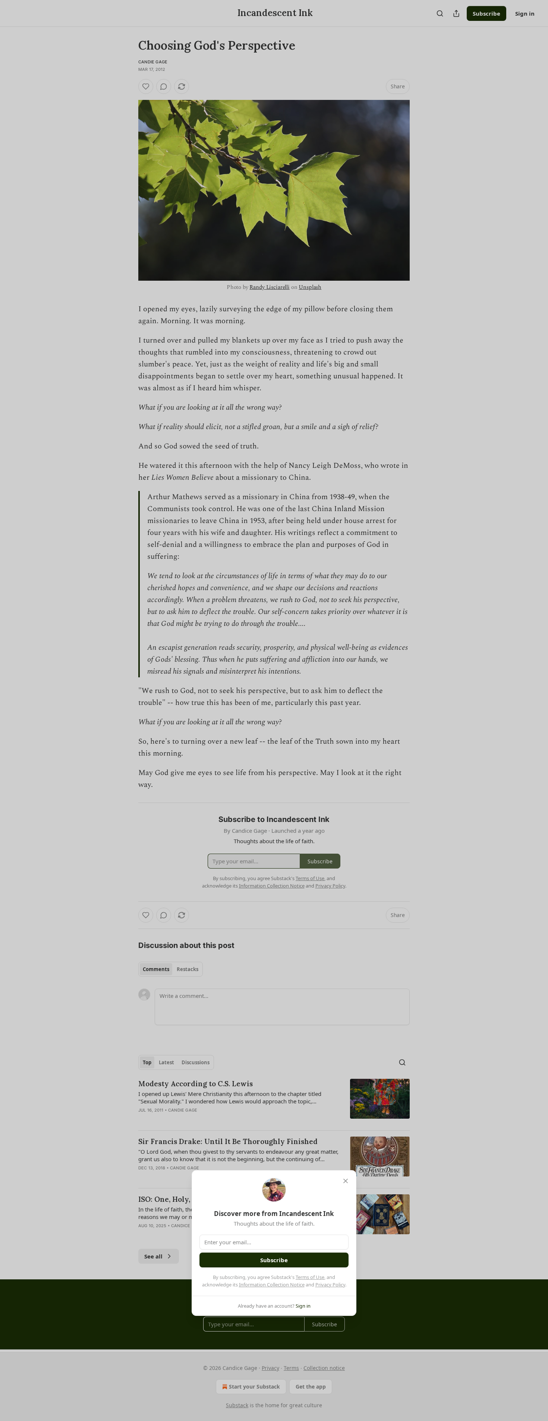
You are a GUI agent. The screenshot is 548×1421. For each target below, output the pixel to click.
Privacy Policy (330, 1284)
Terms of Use (310, 1277)
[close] (346, 1181)
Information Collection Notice (272, 1284)
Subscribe (274, 1260)
